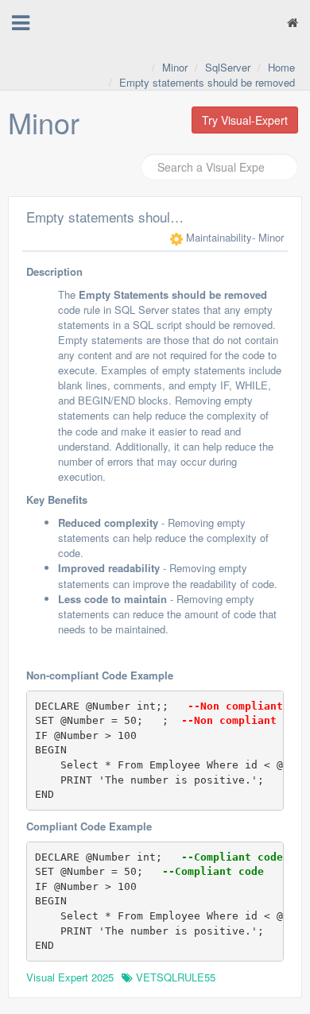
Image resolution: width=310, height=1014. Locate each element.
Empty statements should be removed (207, 82)
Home (281, 67)
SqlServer (227, 67)
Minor (175, 67)
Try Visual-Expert (245, 120)
